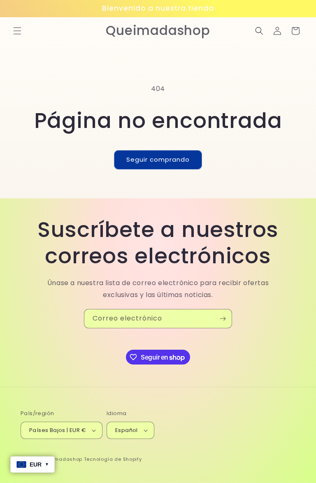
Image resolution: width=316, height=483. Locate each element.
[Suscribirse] (223, 318)
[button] (17, 31)
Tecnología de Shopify (113, 459)
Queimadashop (62, 459)
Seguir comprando (158, 159)
